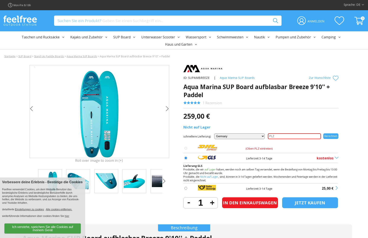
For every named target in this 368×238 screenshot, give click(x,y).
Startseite (10, 56)
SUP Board (24, 56)
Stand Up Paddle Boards (49, 56)
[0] (359, 23)
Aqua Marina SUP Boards (82, 56)
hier (67, 216)
